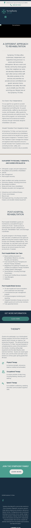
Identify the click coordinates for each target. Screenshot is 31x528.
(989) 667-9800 (17, 5)
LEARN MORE (16, 472)
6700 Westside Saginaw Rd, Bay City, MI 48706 (16, 2)
